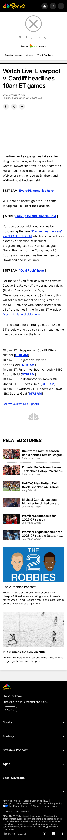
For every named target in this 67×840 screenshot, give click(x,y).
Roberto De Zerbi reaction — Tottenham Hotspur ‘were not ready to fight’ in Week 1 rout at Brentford (42, 469)
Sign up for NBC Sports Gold (35, 216)
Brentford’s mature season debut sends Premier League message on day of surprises (42, 453)
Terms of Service (50, 806)
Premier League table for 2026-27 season (39, 517)
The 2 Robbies (45, 55)
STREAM (21, 355)
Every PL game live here (36, 190)
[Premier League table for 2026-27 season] (11, 519)
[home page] (14, 6)
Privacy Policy (55, 803)
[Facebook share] (6, 107)
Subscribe (10, 709)
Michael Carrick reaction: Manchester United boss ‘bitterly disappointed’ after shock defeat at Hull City (40, 501)
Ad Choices (40, 803)
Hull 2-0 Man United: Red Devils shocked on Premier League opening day (40, 485)
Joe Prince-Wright (15, 94)
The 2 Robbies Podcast (19, 587)
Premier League (13, 55)
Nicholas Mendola (31, 458)
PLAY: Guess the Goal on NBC (24, 652)
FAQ (46, 800)
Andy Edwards (29, 490)
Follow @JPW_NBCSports (21, 404)
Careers (18, 800)
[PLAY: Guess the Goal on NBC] (33, 629)
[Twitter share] (14, 107)
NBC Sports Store (12, 803)
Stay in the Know (12, 695)
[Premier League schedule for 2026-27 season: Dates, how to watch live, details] (11, 535)
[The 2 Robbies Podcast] (33, 564)
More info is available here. (21, 314)
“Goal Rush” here (31, 270)
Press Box (28, 803)
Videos (29, 55)
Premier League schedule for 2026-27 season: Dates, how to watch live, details (42, 533)
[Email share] (22, 107)
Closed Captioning (33, 800)
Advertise (7, 800)
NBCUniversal (22, 811)
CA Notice (34, 806)
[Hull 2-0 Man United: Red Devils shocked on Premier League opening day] (11, 486)
